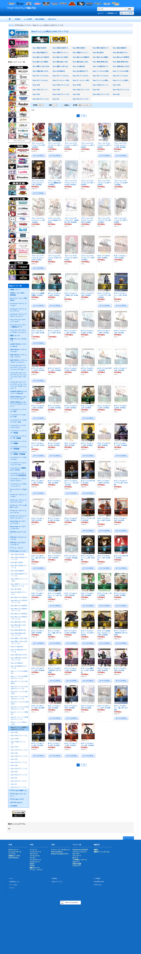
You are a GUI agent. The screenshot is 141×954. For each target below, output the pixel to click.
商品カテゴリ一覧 (57, 881)
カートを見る (13, 884)
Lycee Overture (13, 858)
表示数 (35, 105)
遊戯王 (96, 849)
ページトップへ (129, 838)
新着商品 (54, 878)
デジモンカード (35, 862)
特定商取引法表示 (99, 881)
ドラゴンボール (35, 856)
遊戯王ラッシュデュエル (102, 852)
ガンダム (32, 858)
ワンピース (33, 849)
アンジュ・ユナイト (36, 870)
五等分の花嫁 (76, 864)
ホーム (12, 878)
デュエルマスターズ (14, 852)
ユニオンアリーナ (35, 852)
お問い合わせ (98, 884)
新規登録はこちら (112, 13)
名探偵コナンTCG (14, 856)
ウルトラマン (34, 854)
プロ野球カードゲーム (79, 860)
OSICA (32, 864)
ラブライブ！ (76, 866)
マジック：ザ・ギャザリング (60, 849)
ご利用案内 (97, 878)
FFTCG (32, 866)
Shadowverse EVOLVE (80, 849)
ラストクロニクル (19, 141)
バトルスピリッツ (35, 860)
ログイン (101, 13)
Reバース (75, 858)
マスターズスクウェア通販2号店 (21, 8)
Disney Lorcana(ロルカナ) (59, 854)
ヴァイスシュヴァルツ (79, 852)
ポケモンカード (13, 849)
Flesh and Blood (56, 852)
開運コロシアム (35, 868)
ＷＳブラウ (76, 854)
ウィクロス (12, 854)
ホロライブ (76, 862)
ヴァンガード (76, 856)
